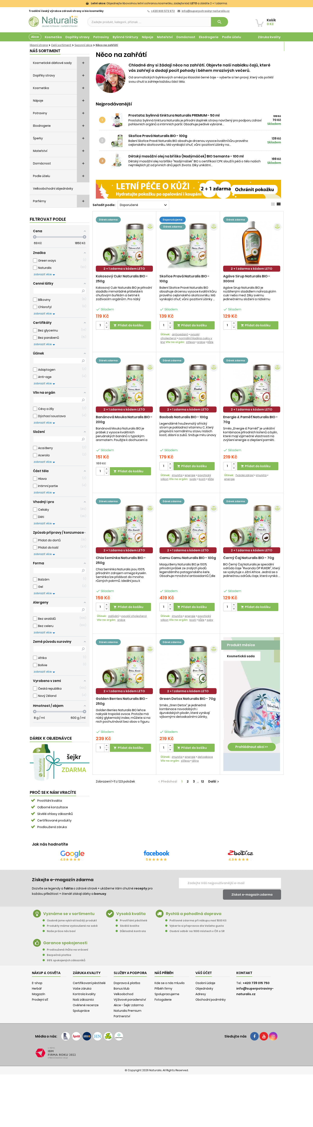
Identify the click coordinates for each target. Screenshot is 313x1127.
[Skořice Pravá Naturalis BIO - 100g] (118, 140)
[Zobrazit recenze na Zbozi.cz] (240, 853)
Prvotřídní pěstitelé (133, 920)
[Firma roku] (156, 1053)
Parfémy (39, 201)
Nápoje (147, 37)
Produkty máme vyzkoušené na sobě (72, 926)
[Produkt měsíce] (251, 702)
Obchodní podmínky (210, 999)
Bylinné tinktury (125, 37)
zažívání (113, 616)
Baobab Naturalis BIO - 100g (183, 417)
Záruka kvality (269, 37)
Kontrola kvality (84, 994)
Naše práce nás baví (61, 931)
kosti (202, 479)
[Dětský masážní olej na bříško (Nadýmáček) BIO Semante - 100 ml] (118, 161)
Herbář (37, 988)
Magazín (273, 46)
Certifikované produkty (54, 820)
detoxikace (205, 757)
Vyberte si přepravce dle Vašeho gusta (196, 926)
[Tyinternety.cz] (119, 1036)
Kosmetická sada (241, 656)
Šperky (38, 138)
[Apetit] (76, 1036)
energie (190, 475)
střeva (190, 342)
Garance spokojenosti (65, 942)
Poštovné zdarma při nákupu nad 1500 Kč (198, 920)
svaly (193, 479)
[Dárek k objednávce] (59, 762)
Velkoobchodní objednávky (53, 188)
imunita (177, 475)
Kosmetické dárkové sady (52, 63)
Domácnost (185, 37)
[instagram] (273, 1036)
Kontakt (244, 972)
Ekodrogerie (208, 37)
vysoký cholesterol (134, 616)
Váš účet (203, 972)
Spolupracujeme (167, 994)
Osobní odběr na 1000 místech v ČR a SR (197, 931)
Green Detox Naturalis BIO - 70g (187, 698)
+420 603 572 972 (163, 11)
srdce (201, 342)
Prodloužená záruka (52, 827)
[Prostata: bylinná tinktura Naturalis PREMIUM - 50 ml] (118, 120)
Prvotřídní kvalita (49, 800)
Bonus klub (121, 988)
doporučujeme (172, 219)
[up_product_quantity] (106, 323)
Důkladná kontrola (133, 931)
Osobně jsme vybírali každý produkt (72, 920)
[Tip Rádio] (108, 1036)
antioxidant (180, 334)
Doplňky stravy (77, 37)
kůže (210, 342)
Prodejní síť (40, 999)
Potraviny (101, 37)
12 (202, 781)
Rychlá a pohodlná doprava (193, 913)
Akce (35, 37)
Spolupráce (81, 1011)
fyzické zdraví (244, 475)
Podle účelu (231, 37)
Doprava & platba (127, 983)
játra (195, 760)
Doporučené (144, 205)
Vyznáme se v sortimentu (69, 913)
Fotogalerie (163, 999)
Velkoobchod (123, 994)
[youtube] (264, 1036)
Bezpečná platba (59, 955)
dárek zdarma (108, 219)
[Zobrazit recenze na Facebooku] (156, 853)
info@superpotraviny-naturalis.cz (206, 11)
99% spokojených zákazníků (66, 960)
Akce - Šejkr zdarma (129, 1005)
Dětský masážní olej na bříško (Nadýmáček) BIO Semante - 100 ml (186, 156)
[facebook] (254, 1036)
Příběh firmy (163, 988)
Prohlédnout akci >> (251, 747)
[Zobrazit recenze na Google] (72, 853)
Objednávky (204, 988)
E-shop (37, 983)
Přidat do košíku (128, 325)
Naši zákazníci (83, 999)
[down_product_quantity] (106, 327)
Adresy (200, 994)
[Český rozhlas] (65, 1036)
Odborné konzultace (52, 807)
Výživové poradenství (130, 999)
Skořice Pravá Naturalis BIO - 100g (157, 136)
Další (214, 781)
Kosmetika (53, 37)
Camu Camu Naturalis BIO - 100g (187, 557)
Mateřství (165, 37)
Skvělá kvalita (129, 926)
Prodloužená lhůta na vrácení (67, 949)
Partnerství (122, 1016)
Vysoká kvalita (131, 913)
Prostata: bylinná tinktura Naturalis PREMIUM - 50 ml (174, 115)
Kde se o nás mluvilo (170, 983)
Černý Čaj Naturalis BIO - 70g (248, 557)
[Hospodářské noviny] (97, 1036)
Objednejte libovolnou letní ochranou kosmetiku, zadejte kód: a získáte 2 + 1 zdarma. (159, 3)
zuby (210, 620)
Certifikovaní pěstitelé (89, 983)
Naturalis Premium (127, 1011)
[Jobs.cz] (87, 1036)
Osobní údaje (205, 983)
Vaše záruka (82, 988)
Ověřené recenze (86, 1005)
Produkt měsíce (241, 645)
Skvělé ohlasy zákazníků (55, 814)
